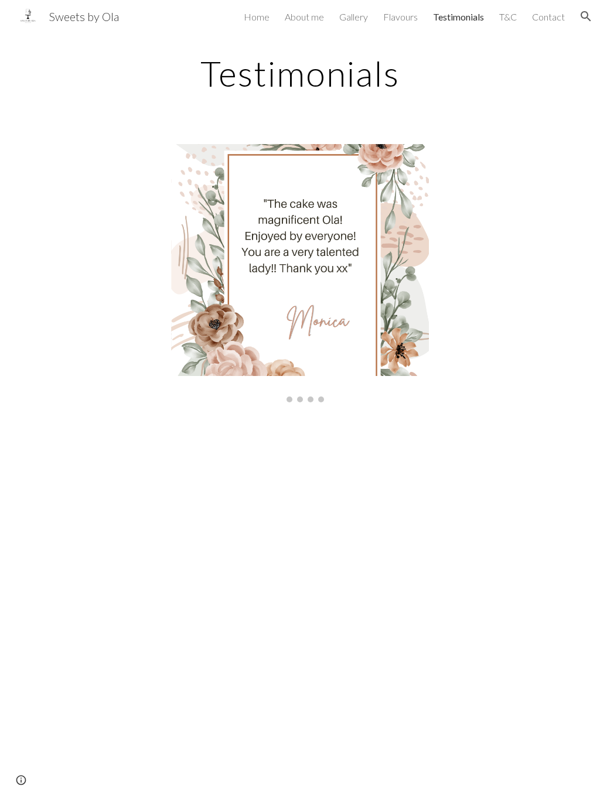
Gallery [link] (353, 16)
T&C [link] (508, 16)
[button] (586, 16)
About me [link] (304, 16)
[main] (299, 73)
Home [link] (257, 16)
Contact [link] (548, 16)
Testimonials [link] (458, 16)
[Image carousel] (300, 273)
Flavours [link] (400, 16)
